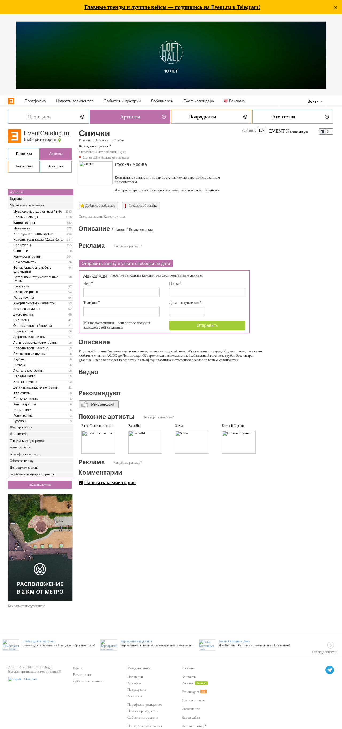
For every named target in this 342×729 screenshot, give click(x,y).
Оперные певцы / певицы (32, 326)
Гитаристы (21, 286)
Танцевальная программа (27, 441)
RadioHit (134, 426)
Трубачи (19, 359)
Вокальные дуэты (26, 309)
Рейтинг (248, 130)
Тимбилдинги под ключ (39, 641)
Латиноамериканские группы (35, 342)
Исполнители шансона (30, 348)
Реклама (237, 101)
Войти (313, 101)
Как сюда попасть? (324, 652)
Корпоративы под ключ (136, 641)
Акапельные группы (28, 371)
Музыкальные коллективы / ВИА (37, 211)
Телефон (91, 303)
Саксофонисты (24, 262)
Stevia (179, 426)
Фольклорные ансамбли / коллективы (32, 269)
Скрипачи (20, 251)
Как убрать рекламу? (128, 246)
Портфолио (35, 101)
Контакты (189, 677)
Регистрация (82, 675)
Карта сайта (191, 717)
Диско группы (23, 314)
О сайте (188, 668)
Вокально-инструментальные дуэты (35, 279)
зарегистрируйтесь (205, 190)
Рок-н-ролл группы (27, 256)
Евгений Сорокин (233, 426)
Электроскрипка (25, 292)
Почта (175, 284)
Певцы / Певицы (25, 217)
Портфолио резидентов (144, 705)
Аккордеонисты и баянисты (34, 303)
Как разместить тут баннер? (26, 606)
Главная (85, 140)
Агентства (56, 166)
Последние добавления (144, 726)
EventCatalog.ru (46, 133)
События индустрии (122, 101)
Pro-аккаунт (190, 692)
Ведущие (16, 199)
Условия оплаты (193, 700)
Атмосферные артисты (25, 454)
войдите (178, 190)
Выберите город (40, 139)
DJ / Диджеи (18, 434)
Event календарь (198, 101)
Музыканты (22, 228)
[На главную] (11, 101)
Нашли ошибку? (194, 726)
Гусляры (19, 421)
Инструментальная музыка (34, 234)
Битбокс (19, 365)
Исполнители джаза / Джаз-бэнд (38, 239)
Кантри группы (24, 404)
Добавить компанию (88, 681)
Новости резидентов (75, 101)
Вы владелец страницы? (95, 146)
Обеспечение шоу (21, 461)
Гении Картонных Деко (234, 641)
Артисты (56, 154)
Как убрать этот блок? (159, 417)
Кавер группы (24, 223)
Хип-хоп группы (25, 382)
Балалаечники (24, 376)
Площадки (24, 154)
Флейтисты (21, 393)
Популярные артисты (24, 467)
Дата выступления (185, 303)
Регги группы (23, 415)
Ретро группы (23, 298)
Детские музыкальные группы (36, 387)
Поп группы (22, 245)
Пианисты (21, 320)
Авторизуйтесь (95, 275)
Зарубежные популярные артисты (32, 474)
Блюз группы (23, 331)
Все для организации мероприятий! (34, 671)
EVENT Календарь (288, 131)
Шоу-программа (21, 427)
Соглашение (191, 709)
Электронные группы (29, 354)
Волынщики (22, 410)
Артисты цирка (20, 447)
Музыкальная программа (27, 205)
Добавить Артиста (40, 484)
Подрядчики (24, 166)
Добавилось (162, 101)
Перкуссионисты (26, 399)
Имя (88, 284)
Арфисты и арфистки (29, 337)
